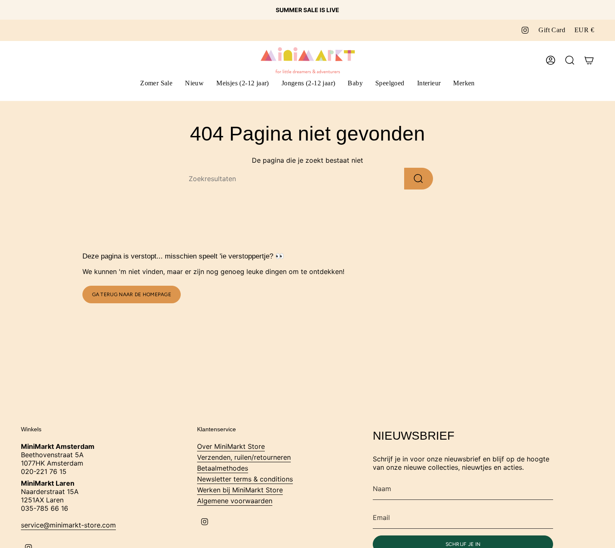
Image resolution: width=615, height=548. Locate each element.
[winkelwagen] (589, 60)
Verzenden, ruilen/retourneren (244, 457)
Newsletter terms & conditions (245, 479)
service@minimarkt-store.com (68, 525)
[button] (242, 84)
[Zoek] (418, 178)
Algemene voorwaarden (234, 501)
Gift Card (551, 29)
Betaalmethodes (222, 468)
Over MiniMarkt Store (231, 446)
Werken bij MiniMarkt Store (240, 490)
